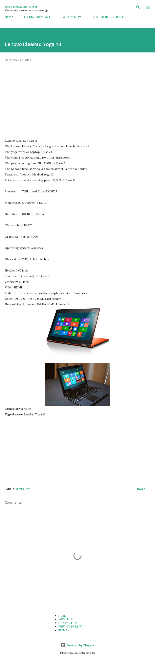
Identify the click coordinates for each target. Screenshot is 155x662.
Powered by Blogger (80, 645)
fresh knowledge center (21, 6)
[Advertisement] (77, 104)
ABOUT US (65, 619)
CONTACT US (68, 623)
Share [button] (140, 489)
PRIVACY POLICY (70, 626)
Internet (23, 489)
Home (9, 17)
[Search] (138, 7)
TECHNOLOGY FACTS (38, 17)
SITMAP (63, 630)
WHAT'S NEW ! (72, 17)
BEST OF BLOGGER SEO (108, 17)
